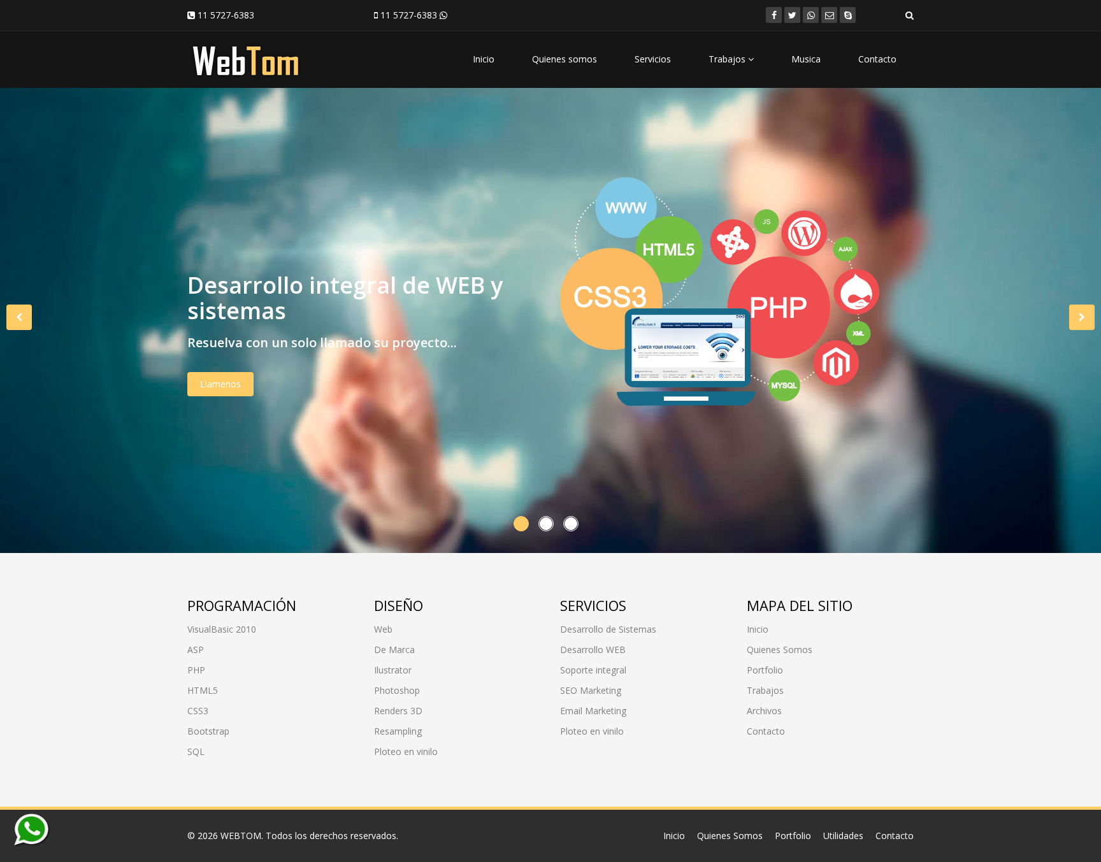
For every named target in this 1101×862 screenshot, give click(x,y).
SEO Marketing (590, 690)
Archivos (764, 711)
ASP (195, 649)
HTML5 (202, 690)
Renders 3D (398, 711)
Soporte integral (593, 670)
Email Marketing (593, 711)
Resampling (398, 731)
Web (383, 629)
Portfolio (765, 670)
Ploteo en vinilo (406, 751)
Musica (806, 59)
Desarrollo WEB (593, 649)
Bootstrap (208, 731)
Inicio (483, 59)
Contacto (877, 59)
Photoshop (397, 690)
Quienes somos (564, 59)
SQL (196, 751)
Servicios (653, 59)
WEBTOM (240, 836)
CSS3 (197, 711)
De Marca (394, 649)
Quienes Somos (779, 649)
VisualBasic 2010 (221, 629)
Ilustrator (393, 670)
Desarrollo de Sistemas (608, 629)
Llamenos (220, 384)
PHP (196, 670)
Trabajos (728, 59)
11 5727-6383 (224, 15)
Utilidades (843, 836)
